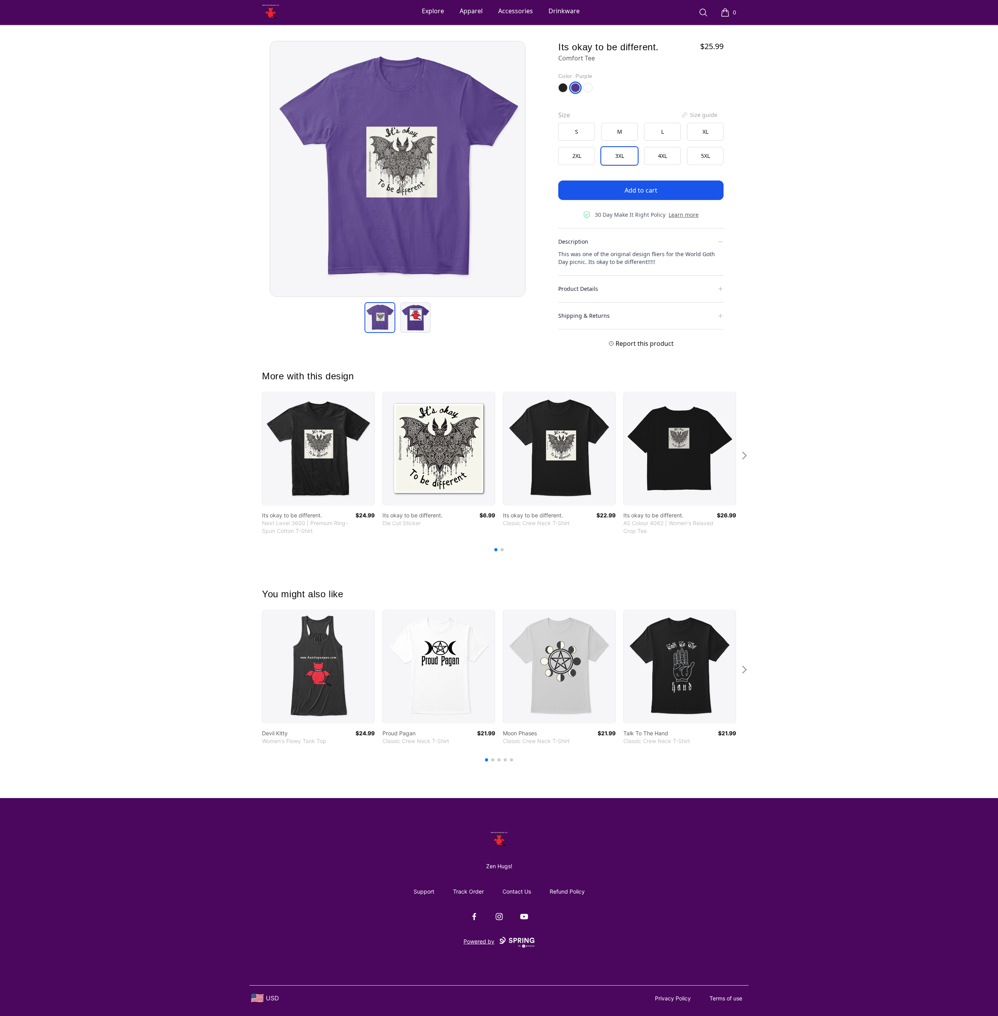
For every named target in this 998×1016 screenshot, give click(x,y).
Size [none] (564, 115)
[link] (318, 448)
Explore (433, 11)
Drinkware (564, 11)
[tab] (380, 317)
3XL (619, 155)
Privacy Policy (673, 998)
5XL (705, 155)
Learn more (684, 214)
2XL (576, 155)
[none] (699, 115)
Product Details (578, 288)
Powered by (479, 941)
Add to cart (641, 190)
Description (573, 241)
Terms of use (726, 998)
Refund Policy (567, 891)
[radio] (576, 132)
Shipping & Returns (584, 315)
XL (705, 131)
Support (424, 891)
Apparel (471, 11)
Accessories (515, 11)
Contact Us (517, 891)
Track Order (468, 891)
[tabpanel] (398, 169)
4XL (662, 155)
